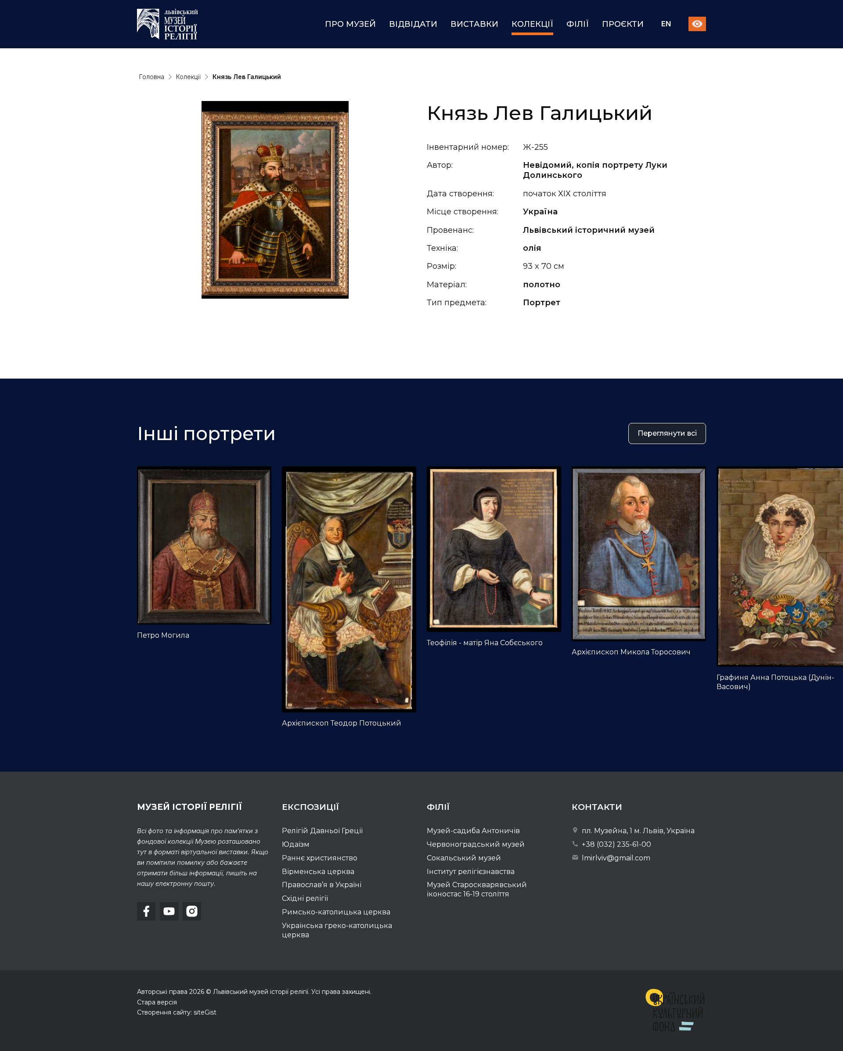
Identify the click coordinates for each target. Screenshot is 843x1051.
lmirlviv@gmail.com (615, 858)
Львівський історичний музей (589, 230)
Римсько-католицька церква (336, 912)
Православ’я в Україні (321, 885)
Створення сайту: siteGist (176, 1012)
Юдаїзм (296, 844)
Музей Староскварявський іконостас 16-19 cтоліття (477, 889)
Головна (151, 76)
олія (532, 248)
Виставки (474, 24)
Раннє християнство (319, 858)
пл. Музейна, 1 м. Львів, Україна (637, 831)
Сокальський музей (464, 858)
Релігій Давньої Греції (322, 831)
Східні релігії (305, 898)
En (666, 24)
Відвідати (413, 24)
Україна (540, 212)
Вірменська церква (318, 871)
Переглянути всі (667, 433)
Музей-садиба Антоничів (473, 831)
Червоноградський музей (476, 844)
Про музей (350, 24)
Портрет (541, 302)
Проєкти (623, 24)
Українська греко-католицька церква (337, 930)
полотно (541, 284)
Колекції (532, 24)
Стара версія (157, 1002)
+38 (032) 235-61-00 (615, 844)
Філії (577, 24)
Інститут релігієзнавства (471, 871)
